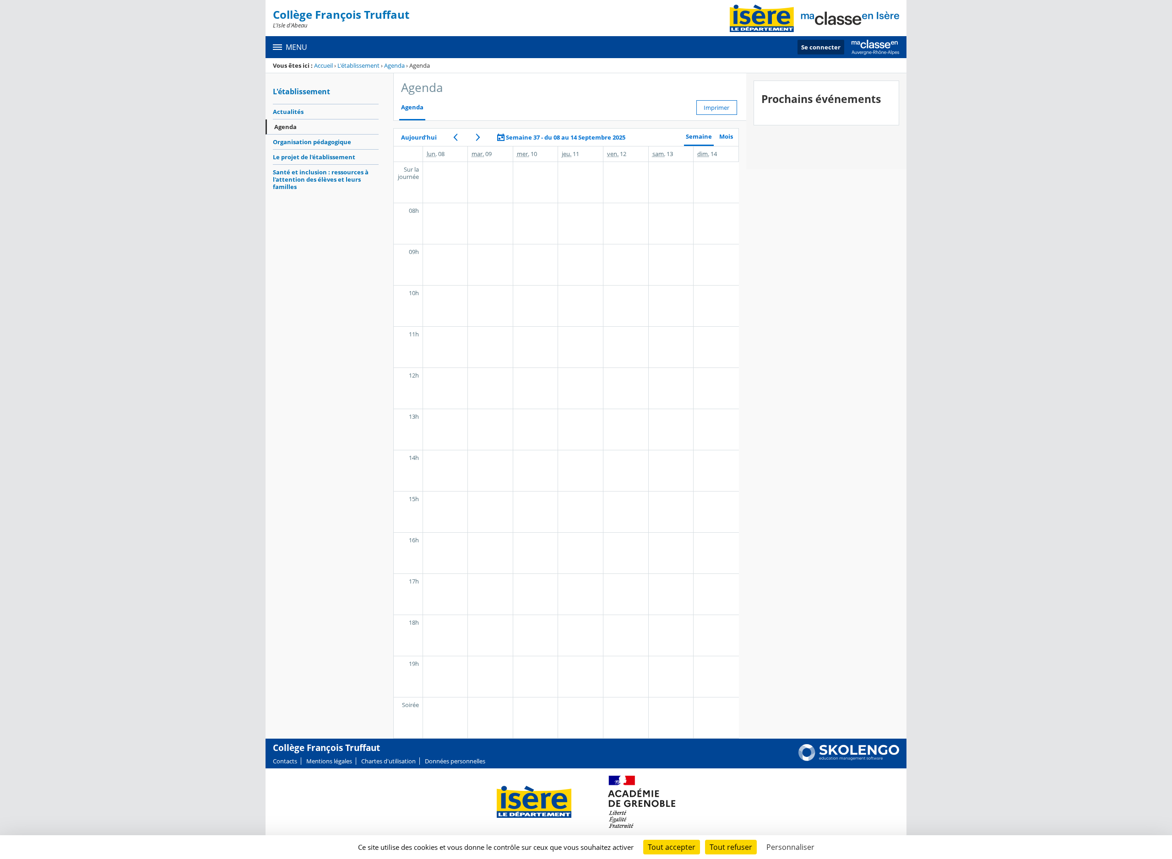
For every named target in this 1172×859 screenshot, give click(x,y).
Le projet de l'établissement (314, 157)
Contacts (285, 761)
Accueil (323, 65)
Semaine (699, 136)
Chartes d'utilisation (388, 761)
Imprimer (716, 107)
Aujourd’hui (419, 137)
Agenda (394, 65)
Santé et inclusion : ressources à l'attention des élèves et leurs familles (321, 179)
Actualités (288, 112)
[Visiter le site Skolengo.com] (848, 759)
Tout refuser (731, 847)
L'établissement (358, 65)
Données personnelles (455, 761)
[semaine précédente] (456, 137)
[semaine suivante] (478, 137)
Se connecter (821, 47)
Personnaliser (790, 847)
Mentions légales (329, 761)
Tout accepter (671, 847)
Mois (726, 136)
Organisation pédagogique (312, 142)
